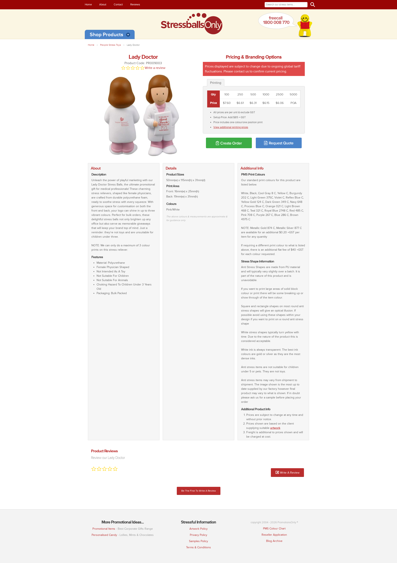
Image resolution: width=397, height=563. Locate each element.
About (102, 4)
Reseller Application (274, 535)
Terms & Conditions (198, 547)
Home (88, 4)
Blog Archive (274, 541)
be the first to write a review (198, 490)
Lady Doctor (133, 45)
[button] (287, 472)
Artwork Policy (198, 529)
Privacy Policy (198, 535)
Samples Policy (198, 541)
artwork (275, 428)
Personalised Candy (104, 535)
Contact (118, 4)
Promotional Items (103, 529)
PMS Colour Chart (274, 528)
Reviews (135, 4)
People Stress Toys (110, 45)
